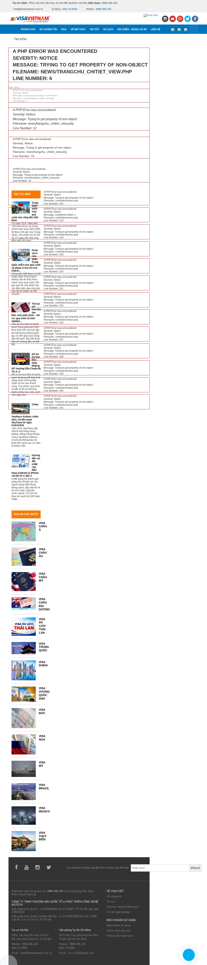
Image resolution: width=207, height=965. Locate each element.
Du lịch (108, 29)
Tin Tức (94, 29)
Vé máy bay (78, 29)
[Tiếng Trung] (186, 29)
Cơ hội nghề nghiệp (118, 912)
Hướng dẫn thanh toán (120, 935)
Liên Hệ (155, 29)
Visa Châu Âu (43, 553)
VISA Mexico (44, 809)
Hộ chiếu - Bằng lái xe (132, 29)
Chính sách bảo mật (118, 930)
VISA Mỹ (42, 764)
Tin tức (111, 901)
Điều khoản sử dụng (118, 925)
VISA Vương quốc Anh (44, 693)
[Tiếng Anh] (179, 29)
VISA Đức (42, 711)
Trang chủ (28, 29)
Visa (64, 29)
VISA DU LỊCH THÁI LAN (42, 625)
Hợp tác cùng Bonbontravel (123, 906)
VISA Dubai (43, 663)
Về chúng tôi (48, 29)
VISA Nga (42, 737)
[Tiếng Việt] (173, 29)
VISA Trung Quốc (44, 647)
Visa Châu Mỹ (43, 577)
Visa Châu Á (43, 526)
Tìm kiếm (20, 39)
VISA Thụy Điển (42, 836)
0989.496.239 (55, 891)
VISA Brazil (44, 786)
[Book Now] (151, 15)
